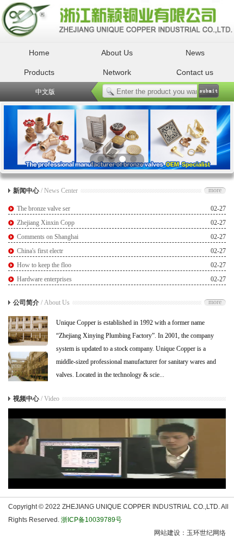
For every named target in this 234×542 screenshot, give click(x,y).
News (195, 52)
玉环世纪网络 (206, 533)
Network (117, 72)
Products (39, 72)
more (214, 190)
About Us (117, 52)
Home (39, 52)
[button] (100, 159)
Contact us (194, 72)
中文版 (45, 92)
